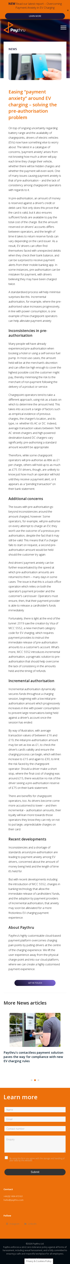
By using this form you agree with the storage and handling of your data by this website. (37, 1159)
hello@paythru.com (13, 1199)
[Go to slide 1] (31, 1080)
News (12, 49)
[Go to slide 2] (35, 1080)
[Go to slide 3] (38, 1080)
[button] (68, 10)
